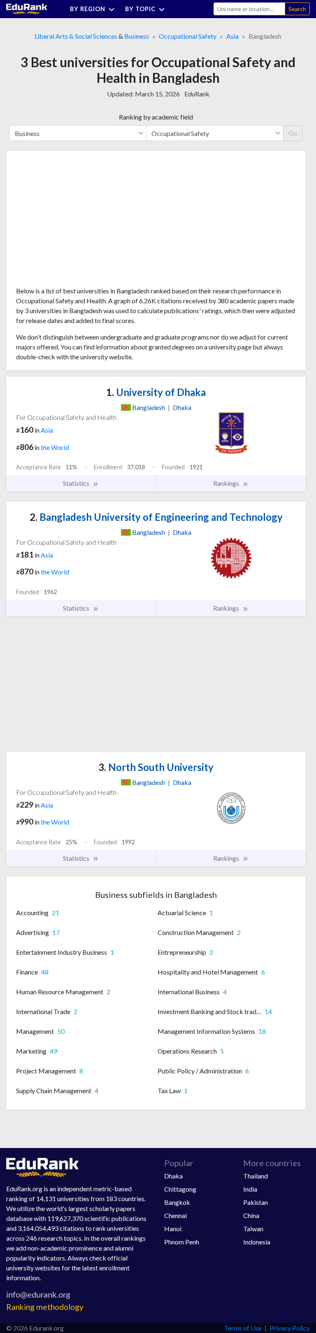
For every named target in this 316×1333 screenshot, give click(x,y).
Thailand (255, 1176)
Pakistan (255, 1202)
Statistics (77, 483)
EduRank (196, 94)
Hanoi (172, 1228)
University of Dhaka (156, 392)
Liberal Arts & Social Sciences (76, 36)
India (250, 1189)
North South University (156, 767)
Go (292, 133)
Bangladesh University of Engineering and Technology (156, 517)
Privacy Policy (290, 1328)
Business (136, 36)
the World (55, 447)
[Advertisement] (77, 221)
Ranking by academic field (156, 117)
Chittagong (180, 1189)
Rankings (226, 483)
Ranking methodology (45, 1307)
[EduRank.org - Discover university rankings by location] (26, 8)
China (251, 1215)
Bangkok (177, 1202)
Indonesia (256, 1242)
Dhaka (173, 1176)
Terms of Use (243, 1328)
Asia (232, 36)
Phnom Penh (181, 1242)
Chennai (175, 1215)
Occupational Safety (187, 36)
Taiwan (253, 1228)
